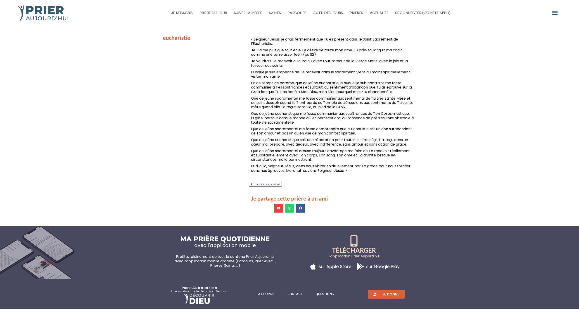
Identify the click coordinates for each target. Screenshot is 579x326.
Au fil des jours (328, 13)
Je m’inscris (181, 13)
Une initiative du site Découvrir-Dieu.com (199, 291)
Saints (275, 13)
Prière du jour (213, 13)
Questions (325, 294)
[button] (278, 208)
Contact (294, 294)
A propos (266, 294)
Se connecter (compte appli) (422, 13)
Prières (356, 13)
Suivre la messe (248, 13)
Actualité (379, 13)
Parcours (296, 13)
